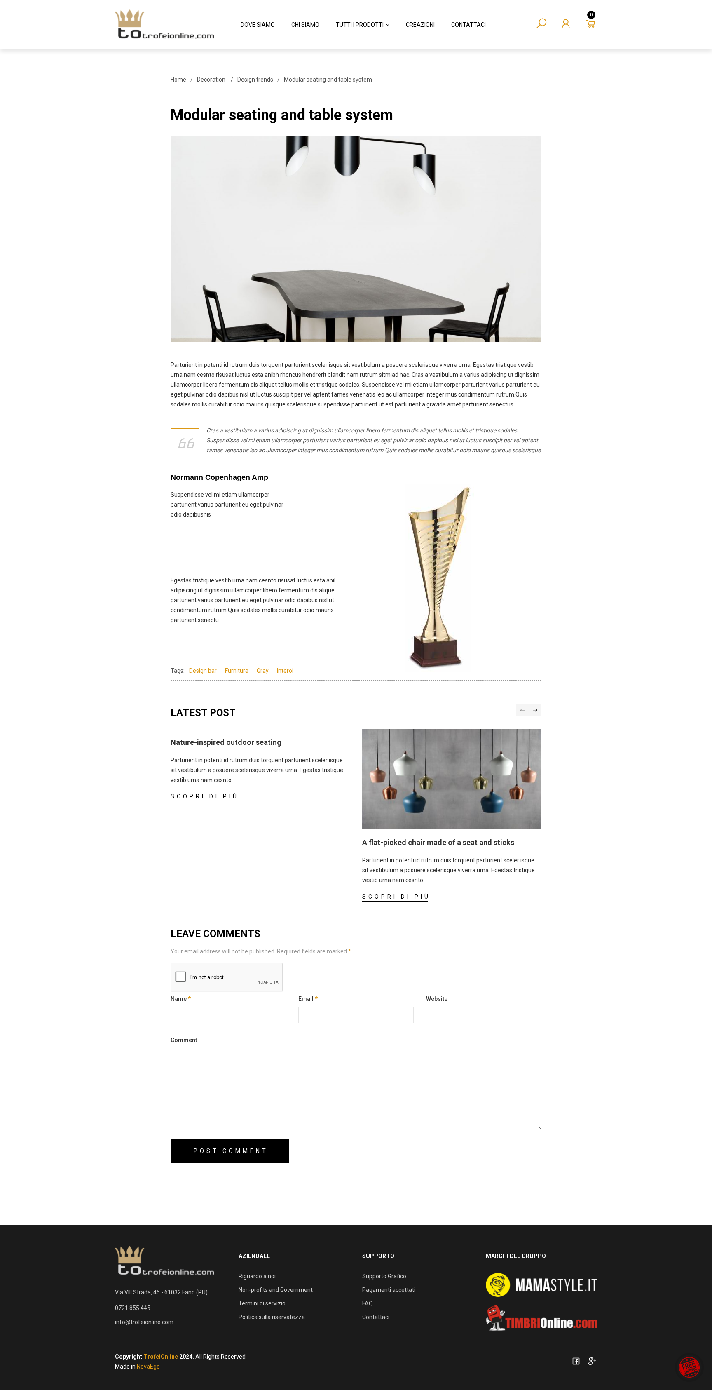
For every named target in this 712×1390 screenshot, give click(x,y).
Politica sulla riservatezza (272, 1317)
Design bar (203, 670)
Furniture (236, 670)
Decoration (211, 79)
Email (308, 999)
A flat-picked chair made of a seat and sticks (438, 842)
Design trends (255, 79)
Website (436, 999)
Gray (263, 670)
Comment (184, 1040)
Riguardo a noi (257, 1276)
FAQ (367, 1303)
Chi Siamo (305, 24)
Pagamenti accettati (388, 1290)
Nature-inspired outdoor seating (226, 742)
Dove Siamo (258, 24)
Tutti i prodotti (360, 24)
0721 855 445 (132, 1308)
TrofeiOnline (160, 1356)
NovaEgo (148, 1366)
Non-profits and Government (276, 1290)
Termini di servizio (262, 1303)
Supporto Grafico (384, 1276)
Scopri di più (205, 796)
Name (181, 999)
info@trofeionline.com (144, 1322)
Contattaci (468, 24)
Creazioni (420, 24)
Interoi (285, 670)
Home (178, 79)
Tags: (178, 670)
